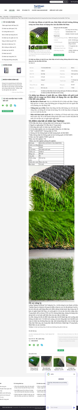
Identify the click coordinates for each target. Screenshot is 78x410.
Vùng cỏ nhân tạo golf (8, 41)
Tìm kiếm (65, 1)
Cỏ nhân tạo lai (6, 53)
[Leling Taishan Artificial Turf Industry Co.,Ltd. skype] (16, 105)
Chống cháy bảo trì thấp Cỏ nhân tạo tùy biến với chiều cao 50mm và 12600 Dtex (24, 395)
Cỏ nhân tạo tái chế (7, 50)
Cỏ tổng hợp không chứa (15, 16)
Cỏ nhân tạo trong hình (8, 56)
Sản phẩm (11, 10)
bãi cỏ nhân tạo (63, 327)
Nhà (6, 10)
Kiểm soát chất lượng (56, 10)
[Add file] (48, 407)
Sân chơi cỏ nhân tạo (7, 44)
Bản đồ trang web (4, 399)
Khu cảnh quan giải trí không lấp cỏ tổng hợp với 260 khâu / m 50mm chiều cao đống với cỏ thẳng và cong (46, 369)
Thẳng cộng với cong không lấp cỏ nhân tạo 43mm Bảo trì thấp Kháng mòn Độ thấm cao (34, 369)
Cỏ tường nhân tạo (7, 31)
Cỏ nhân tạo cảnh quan (8, 28)
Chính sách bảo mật (7, 407)
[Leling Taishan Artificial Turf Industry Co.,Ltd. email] (4, 105)
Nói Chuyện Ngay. (59, 55)
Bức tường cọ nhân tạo (8, 47)
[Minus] (74, 374)
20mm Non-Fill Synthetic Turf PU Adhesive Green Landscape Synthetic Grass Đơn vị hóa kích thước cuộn (58, 369)
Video (18, 10)
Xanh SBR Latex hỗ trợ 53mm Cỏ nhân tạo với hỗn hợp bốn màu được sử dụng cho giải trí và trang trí (24, 391)
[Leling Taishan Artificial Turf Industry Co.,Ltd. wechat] (12, 105)
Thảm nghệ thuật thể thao (9, 25)
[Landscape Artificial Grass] (37, 36)
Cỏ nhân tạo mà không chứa (52, 327)
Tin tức (2, 397)
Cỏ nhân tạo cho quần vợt (8, 38)
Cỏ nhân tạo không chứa (39, 327)
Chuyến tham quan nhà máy (39, 10)
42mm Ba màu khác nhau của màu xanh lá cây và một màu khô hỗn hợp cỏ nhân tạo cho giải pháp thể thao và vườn (24, 387)
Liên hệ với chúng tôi (5, 395)
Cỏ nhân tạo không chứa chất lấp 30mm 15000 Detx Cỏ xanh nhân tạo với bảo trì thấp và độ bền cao (71, 369)
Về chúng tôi (26, 10)
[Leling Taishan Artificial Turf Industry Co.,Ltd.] (39, 6)
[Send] (74, 407)
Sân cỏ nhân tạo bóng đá (8, 34)
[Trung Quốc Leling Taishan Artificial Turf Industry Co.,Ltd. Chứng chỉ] (6, 70)
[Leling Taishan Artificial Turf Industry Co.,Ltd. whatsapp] (8, 105)
